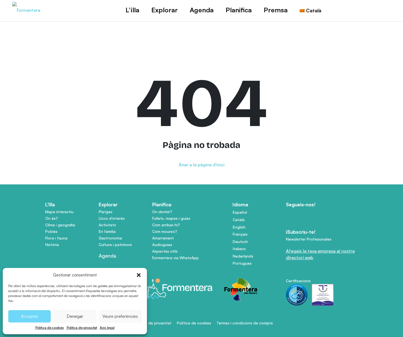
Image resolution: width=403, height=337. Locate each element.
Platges (105, 211)
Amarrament (163, 238)
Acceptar (29, 316)
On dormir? (162, 211)
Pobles (51, 231)
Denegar (75, 316)
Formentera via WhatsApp (175, 257)
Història (52, 244)
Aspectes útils (165, 251)
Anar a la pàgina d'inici (202, 164)
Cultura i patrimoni (115, 244)
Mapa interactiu (59, 211)
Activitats (107, 224)
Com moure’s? (164, 231)
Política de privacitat (82, 327)
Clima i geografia (60, 224)
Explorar (164, 10)
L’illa (132, 10)
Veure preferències (120, 316)
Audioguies (162, 244)
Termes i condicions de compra (245, 323)
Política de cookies (49, 327)
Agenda (202, 10)
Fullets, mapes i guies (171, 218)
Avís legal (107, 327)
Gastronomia (110, 238)
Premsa (276, 10)
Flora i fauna (56, 238)
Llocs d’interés (112, 218)
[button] (138, 275)
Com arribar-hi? (166, 224)
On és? (51, 218)
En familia (107, 231)
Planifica (239, 10)
